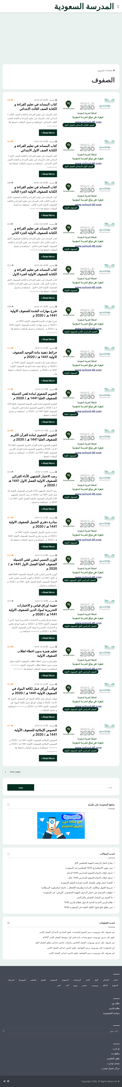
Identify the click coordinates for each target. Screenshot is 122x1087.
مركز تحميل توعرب (110, 1068)
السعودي (65, 980)
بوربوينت (94, 985)
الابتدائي (106, 980)
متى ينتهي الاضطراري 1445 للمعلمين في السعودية (89, 868)
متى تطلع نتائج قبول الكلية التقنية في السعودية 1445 (88, 907)
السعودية (53, 980)
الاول (96, 980)
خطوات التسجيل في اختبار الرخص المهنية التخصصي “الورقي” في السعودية (78, 892)
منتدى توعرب (113, 1063)
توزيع (75, 985)
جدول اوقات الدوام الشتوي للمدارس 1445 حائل (90, 877)
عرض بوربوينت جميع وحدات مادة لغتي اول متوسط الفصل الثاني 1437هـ (74, 937)
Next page (15, 772)
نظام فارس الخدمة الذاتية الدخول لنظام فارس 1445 (88, 902)
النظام (105, 985)
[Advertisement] (61, 39)
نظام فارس (114, 1008)
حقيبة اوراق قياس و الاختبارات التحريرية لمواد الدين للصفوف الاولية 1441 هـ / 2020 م (33, 609)
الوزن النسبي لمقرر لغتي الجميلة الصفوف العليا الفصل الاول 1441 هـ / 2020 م (32, 564)
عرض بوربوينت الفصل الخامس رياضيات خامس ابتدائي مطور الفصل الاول (67, 942)
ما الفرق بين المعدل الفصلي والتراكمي (95, 897)
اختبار (115, 980)
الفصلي (33, 980)
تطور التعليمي (113, 1058)
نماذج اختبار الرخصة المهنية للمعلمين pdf (94, 863)
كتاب (67, 985)
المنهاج (115, 985)
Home (109, 70)
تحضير (84, 985)
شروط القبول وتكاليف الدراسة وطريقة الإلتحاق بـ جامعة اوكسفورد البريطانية (77, 887)
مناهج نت (115, 1053)
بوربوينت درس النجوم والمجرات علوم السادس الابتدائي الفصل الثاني (69, 932)
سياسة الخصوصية (111, 1013)
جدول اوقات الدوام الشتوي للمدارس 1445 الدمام (90, 873)
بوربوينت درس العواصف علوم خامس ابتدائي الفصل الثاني (72, 947)
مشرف (52, 100)
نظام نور (116, 1003)
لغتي (59, 985)
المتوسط (22, 980)
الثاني (87, 980)
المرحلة (11, 980)
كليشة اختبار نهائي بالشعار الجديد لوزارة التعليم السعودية (87, 882)
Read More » (48, 132)
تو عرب (116, 1048)
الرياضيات (77, 980)
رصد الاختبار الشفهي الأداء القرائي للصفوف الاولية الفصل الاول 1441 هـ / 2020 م (33, 480)
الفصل (43, 980)
